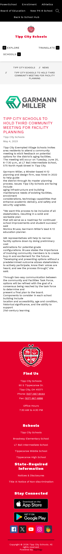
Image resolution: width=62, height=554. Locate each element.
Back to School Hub (26, 17)
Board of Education (12, 10)
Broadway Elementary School (31, 438)
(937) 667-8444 (35, 393)
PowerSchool (8, 4)
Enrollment (29, 4)
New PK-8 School (41, 10)
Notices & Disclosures (31, 475)
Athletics (47, 4)
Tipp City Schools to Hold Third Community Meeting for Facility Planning (34, 75)
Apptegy (37, 549)
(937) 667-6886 (34, 398)
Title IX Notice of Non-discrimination (31, 481)
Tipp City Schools (24, 67)
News (45, 67)
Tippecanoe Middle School (31, 451)
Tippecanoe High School (31, 457)
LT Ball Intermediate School (31, 444)
